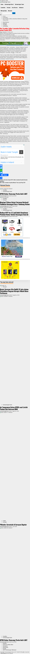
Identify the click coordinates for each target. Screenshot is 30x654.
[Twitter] (15, 168)
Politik (4, 520)
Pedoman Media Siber (8, 644)
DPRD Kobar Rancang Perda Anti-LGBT (13, 194)
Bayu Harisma (3, 32)
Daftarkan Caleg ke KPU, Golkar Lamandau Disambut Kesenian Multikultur (13, 180)
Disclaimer (5, 646)
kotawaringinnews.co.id (6, 195)
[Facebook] (15, 166)
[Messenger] (15, 172)
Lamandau (3, 7)
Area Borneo (15, 7)
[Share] (15, 178)
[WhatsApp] (15, 170)
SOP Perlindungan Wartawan (9, 649)
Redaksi (5, 643)
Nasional (10, 10)
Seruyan (8, 7)
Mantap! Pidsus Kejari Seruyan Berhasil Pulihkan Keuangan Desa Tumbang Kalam (15, 203)
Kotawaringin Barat (9, 4)
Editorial (5, 23)
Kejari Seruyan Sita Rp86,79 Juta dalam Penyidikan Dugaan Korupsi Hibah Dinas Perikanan (14, 291)
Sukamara (21, 7)
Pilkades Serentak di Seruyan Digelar (13, 524)
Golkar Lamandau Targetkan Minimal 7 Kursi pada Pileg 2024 (12, 182)
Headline (5, 24)
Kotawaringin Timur (19, 4)
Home (2, 4)
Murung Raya (4, 10)
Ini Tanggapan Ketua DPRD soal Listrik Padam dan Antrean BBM (14, 408)
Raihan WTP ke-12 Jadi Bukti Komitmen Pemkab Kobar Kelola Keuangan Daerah (14, 213)
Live (0, 14)
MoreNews (3, 653)
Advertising (5, 647)
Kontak (4, 648)
